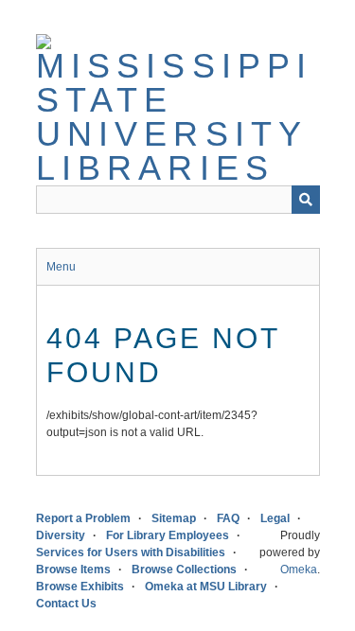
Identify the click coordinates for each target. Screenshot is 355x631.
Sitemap (173, 518)
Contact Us (66, 603)
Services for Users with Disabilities (130, 552)
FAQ (228, 518)
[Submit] (306, 199)
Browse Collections (184, 569)
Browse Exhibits (80, 586)
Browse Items (73, 569)
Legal (275, 518)
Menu (61, 266)
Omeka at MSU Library (206, 586)
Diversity (60, 535)
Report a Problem (83, 518)
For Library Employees (167, 535)
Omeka (298, 569)
